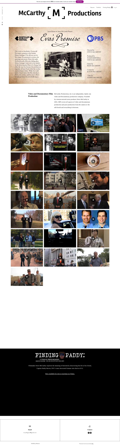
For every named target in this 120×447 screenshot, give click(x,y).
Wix (92, 443)
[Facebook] (2, 22)
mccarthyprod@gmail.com (29, 432)
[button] (60, 55)
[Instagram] (2, 24)
